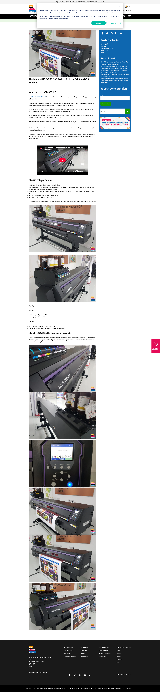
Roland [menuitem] (119, 653)
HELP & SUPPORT (124, 16)
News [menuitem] (83, 653)
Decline (113, 23)
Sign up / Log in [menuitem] (68, 650)
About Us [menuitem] (84, 650)
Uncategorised (106, 48)
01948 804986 (125, 10)
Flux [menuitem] (118, 662)
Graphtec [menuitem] (119, 659)
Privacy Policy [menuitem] (103, 656)
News (104, 44)
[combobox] (112, 111)
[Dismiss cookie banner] (120, 7)
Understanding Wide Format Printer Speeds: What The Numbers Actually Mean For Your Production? (114, 81)
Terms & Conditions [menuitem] (105, 653)
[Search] (127, 111)
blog (103, 46)
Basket (128, 6)
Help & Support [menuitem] (103, 650)
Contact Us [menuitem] (84, 656)
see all (102, 52)
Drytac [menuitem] (118, 650)
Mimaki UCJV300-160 (38, 97)
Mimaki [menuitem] (119, 656)
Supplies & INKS (36, 16)
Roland (104, 50)
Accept (98, 23)
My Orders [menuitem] (67, 653)
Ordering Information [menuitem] (70, 656)
